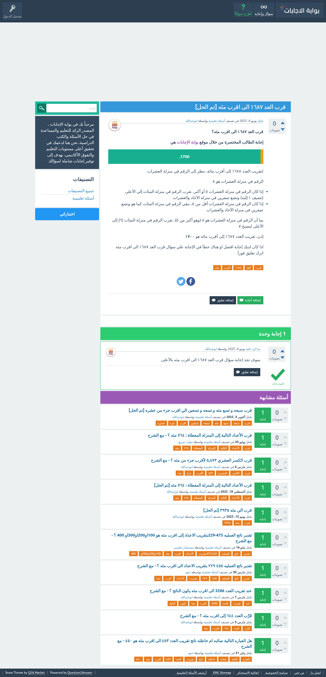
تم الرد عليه (253, 349)
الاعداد (190, 553)
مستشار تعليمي (184, 547)
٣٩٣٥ (227, 522)
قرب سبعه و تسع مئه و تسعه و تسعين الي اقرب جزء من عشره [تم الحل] (190, 410)
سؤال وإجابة (264, 14)
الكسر (235, 473)
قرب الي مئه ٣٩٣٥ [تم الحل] (227, 510)
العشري (222, 473)
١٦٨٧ (238, 267)
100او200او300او (151, 553)
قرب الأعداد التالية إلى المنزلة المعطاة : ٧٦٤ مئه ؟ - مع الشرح (200, 435)
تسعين (194, 423)
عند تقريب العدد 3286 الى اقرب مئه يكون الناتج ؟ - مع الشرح (201, 590)
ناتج (237, 553)
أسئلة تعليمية (217, 121)
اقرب (227, 267)
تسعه (206, 423)
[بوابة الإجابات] (299, 10)
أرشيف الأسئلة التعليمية (192, 672)
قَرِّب (247, 628)
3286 (214, 603)
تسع (226, 423)
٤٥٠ (138, 659)
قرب (258, 267)
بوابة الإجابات (187, 142)
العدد (225, 603)
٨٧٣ (210, 473)
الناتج (172, 603)
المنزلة (211, 448)
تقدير (247, 553)
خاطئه (211, 659)
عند (248, 603)
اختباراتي (67, 214)
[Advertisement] (163, 60)
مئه (217, 267)
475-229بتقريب (208, 553)
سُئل (260, 121)
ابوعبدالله (178, 417)
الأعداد (235, 448)
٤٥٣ (168, 659)
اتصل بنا (316, 672)
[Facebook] (190, 281)
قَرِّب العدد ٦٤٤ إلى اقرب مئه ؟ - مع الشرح (216, 615)
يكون (183, 603)
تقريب (237, 603)
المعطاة (198, 448)
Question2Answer (79, 672)
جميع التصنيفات (81, 190)
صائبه (223, 659)
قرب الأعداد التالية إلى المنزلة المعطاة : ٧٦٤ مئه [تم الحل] (203, 485)
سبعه (236, 423)
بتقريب (193, 578)
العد (249, 267)
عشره (161, 423)
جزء (172, 423)
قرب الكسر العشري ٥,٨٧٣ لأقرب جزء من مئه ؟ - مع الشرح (201, 460)
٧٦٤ (186, 448)
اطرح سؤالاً (243, 14)
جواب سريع (186, 442)
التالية (224, 448)
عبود (188, 572)
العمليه (225, 553)
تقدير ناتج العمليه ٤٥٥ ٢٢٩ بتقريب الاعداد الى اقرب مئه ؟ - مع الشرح (194, 565)
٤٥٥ (214, 578)
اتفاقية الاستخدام (248, 672)
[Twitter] (181, 281)
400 (133, 553)
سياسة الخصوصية (276, 672)
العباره (246, 659)
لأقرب (199, 473)
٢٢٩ (204, 578)
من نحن (299, 672)
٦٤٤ (226, 628)
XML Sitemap (222, 672)
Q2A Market (36, 672)
